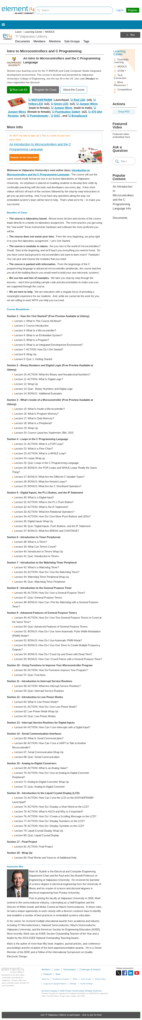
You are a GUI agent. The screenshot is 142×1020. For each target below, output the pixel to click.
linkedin (130, 972)
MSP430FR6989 (42, 99)
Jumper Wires (88, 103)
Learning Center (33, 31)
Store (57, 974)
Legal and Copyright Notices (54, 984)
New (132, 35)
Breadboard (79, 115)
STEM (121, 70)
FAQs (75, 979)
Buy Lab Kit (20, 89)
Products (47, 974)
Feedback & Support (61, 979)
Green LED (61, 103)
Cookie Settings (86, 984)
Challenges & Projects (89, 969)
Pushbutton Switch (67, 111)
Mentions (55, 41)
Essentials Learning (121, 61)
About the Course (74, 89)
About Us (45, 979)
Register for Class (45, 89)
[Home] (18, 10)
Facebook (124, 972)
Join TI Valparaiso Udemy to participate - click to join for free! (71, 1015)
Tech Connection (120, 76)
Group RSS (124, 112)
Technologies (69, 969)
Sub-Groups (72, 41)
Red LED (79, 99)
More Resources (120, 84)
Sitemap (73, 984)
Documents (22, 41)
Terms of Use (86, 979)
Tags (86, 41)
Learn (18, 31)
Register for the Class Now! (24, 157)
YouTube (136, 972)
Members (39, 41)
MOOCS (49, 31)
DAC (57, 115)
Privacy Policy (100, 979)
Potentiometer (39, 115)
